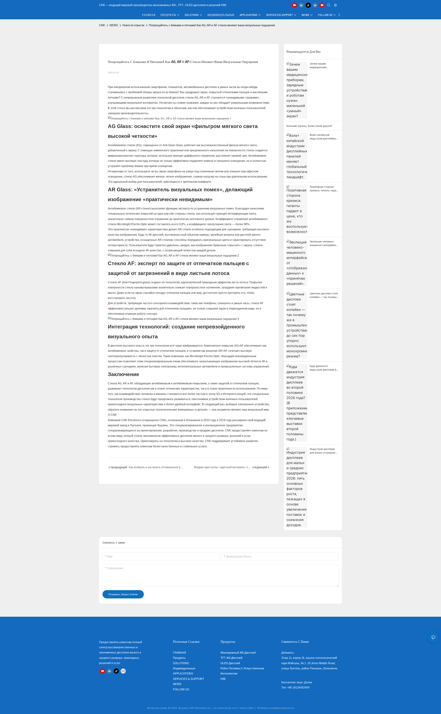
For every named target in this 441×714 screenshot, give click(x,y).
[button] (339, 14)
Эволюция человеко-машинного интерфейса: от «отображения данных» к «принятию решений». (324, 243)
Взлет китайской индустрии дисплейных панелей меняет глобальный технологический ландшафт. (323, 136)
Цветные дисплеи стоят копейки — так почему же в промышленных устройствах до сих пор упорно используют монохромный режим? (324, 295)
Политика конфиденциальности (276, 707)
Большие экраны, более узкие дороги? (309, 125)
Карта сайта (246, 707)
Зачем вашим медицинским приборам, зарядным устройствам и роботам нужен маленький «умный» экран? (324, 65)
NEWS (114, 25)
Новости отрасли (133, 25)
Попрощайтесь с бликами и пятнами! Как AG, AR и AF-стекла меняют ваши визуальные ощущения (212, 25)
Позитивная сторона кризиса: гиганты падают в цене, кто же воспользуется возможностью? (324, 188)
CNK (102, 25)
